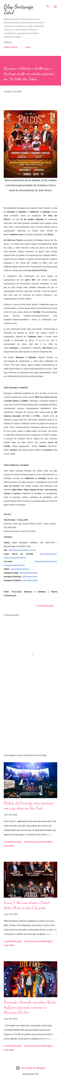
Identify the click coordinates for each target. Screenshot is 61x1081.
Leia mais (9, 845)
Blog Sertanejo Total (18, 9)
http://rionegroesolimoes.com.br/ (22, 550)
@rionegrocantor (30, 577)
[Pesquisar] (48, 6)
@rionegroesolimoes (20, 569)
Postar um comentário (38, 841)
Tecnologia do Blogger (32, 1067)
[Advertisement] (30, 721)
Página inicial (10, 47)
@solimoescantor (30, 580)
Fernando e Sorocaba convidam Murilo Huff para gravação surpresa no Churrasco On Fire (30, 1007)
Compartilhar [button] (44, 605)
